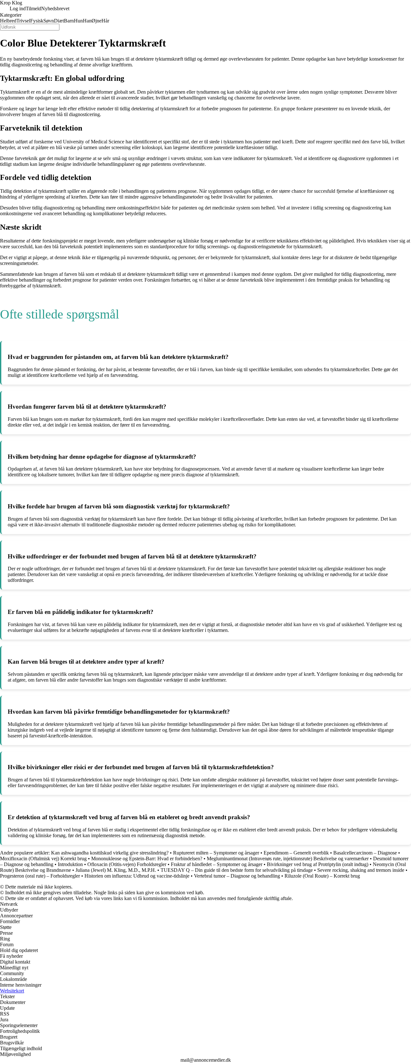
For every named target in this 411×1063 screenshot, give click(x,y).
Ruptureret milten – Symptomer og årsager (216, 852)
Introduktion (70, 864)
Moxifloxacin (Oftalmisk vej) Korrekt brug (43, 858)
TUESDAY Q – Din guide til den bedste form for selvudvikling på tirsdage (237, 870)
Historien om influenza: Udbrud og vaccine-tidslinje (136, 876)
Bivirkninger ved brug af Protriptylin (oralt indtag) (317, 864)
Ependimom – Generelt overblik (296, 852)
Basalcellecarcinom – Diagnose (365, 852)
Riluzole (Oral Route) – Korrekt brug (322, 876)
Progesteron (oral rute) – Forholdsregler (40, 876)
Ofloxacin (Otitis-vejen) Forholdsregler (126, 864)
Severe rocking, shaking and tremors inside (360, 870)
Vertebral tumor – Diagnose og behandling (237, 876)
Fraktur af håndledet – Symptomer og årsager (216, 864)
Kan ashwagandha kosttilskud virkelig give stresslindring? (110, 852)
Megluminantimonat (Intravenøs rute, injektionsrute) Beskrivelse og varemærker (288, 858)
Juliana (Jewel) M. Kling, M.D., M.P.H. (115, 870)
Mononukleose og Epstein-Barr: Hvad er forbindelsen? (146, 858)
